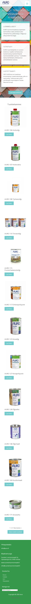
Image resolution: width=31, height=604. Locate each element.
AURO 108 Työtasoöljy (13, 199)
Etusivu (4, 575)
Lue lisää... (9, 134)
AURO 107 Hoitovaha (13, 165)
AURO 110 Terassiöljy (13, 233)
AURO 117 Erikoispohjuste (15, 305)
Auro (4, 579)
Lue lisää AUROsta (15, 92)
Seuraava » (17, 528)
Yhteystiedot (6, 581)
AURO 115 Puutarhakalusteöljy (12, 269)
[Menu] (27, 3)
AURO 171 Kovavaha (12, 515)
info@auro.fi (5, 548)
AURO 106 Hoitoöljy (12, 130)
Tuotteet (5, 577)
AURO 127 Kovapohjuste (14, 373)
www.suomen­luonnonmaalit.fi (10, 563)
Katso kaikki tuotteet (15, 532)
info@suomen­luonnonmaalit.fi (10, 566)
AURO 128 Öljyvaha (12, 409)
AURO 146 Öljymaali (12, 444)
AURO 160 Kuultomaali (13, 480)
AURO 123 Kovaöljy (12, 339)
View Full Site (15, 598)
